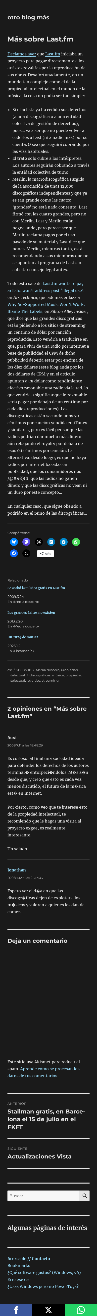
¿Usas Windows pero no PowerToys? (43, 1286)
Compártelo (16, 1310)
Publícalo (48, 1310)
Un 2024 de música (22, 637)
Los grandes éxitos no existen (31, 613)
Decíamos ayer (21, 53)
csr (9, 670)
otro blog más (28, 17)
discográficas (40, 675)
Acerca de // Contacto (28, 1258)
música (58, 675)
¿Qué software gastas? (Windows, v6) (44, 1272)
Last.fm (52, 53)
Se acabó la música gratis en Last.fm (36, 588)
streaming (50, 680)
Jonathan (16, 869)
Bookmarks (18, 1265)
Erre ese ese (19, 1279)
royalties (33, 680)
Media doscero (47, 670)
